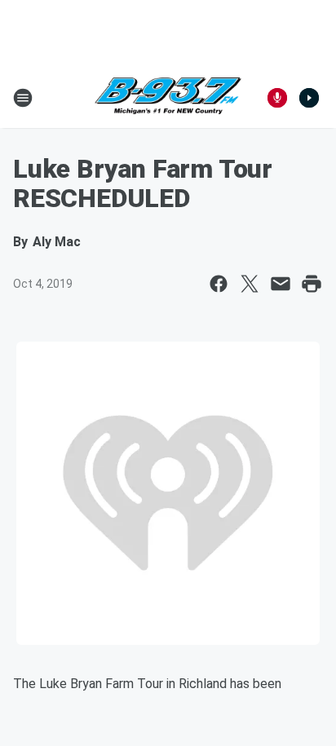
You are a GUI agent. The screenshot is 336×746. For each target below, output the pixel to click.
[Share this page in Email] (280, 283)
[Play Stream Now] (309, 98)
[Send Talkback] (277, 98)
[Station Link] (168, 97)
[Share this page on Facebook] (218, 283)
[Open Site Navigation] (23, 98)
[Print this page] (311, 283)
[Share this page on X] (249, 283)
